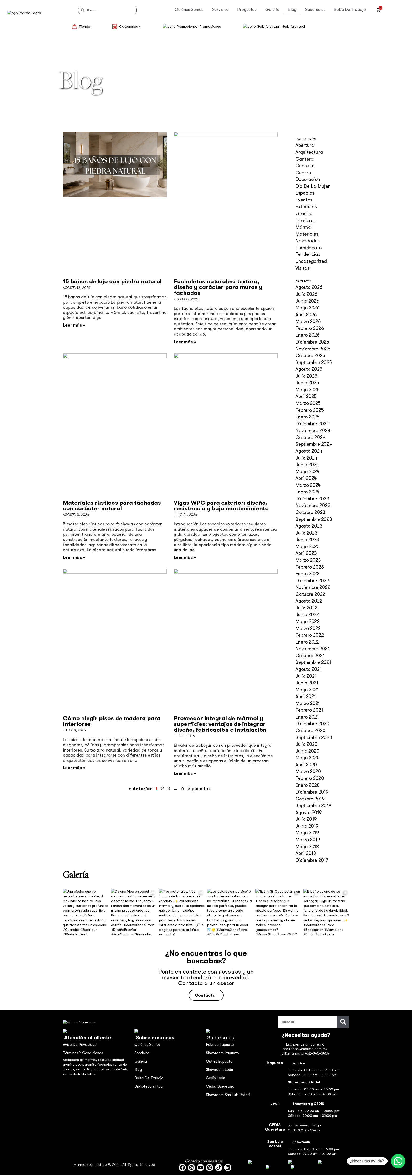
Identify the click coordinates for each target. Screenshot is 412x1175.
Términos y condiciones (83, 1053)
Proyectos (247, 9)
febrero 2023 (309, 567)
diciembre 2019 (312, 792)
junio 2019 (307, 826)
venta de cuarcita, (91, 1069)
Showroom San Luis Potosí (228, 1095)
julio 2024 (306, 458)
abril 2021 (305, 696)
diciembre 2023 (312, 499)
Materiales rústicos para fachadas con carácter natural (112, 505)
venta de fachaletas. (79, 1074)
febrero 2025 (309, 410)
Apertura (304, 145)
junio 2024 (307, 464)
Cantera (304, 159)
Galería (272, 9)
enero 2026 (307, 335)
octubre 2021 (309, 655)
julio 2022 (306, 608)
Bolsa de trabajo (350, 9)
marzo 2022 (308, 628)
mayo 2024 (307, 471)
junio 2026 (307, 301)
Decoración (307, 179)
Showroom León (219, 1070)
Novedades (307, 240)
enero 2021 (307, 717)
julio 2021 (306, 676)
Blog (292, 9)
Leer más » (74, 325)
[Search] (343, 1022)
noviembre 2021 (312, 648)
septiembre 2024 (313, 444)
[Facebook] (182, 1167)
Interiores (305, 220)
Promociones (210, 26)
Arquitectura (309, 152)
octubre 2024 (310, 437)
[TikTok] (218, 1167)
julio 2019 (306, 819)
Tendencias (307, 254)
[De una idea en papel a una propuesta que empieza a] (134, 912)
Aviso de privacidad (80, 1045)
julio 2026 (306, 294)
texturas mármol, (111, 1060)
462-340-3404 (317, 1053)
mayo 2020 (307, 758)
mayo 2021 (307, 690)
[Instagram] (191, 1167)
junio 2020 (307, 751)
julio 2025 (306, 376)
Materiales (306, 234)
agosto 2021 (308, 669)
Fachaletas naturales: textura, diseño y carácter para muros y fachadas (218, 287)
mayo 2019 (307, 833)
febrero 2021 (309, 710)
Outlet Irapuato (219, 1061)
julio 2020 (306, 744)
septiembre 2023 (313, 519)
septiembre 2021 (313, 662)
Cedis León (215, 1078)
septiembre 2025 (313, 362)
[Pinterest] (209, 1167)
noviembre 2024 (312, 430)
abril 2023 (306, 553)
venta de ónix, (117, 1069)
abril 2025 (306, 396)
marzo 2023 (308, 560)
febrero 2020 (309, 778)
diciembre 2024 (312, 424)
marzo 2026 (308, 321)
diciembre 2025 (312, 342)
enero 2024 (307, 492)
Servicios (220, 9)
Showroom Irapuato (222, 1053)
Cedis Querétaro (220, 1086)
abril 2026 (306, 315)
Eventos (303, 200)
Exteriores (306, 206)
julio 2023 (306, 533)
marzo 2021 (307, 703)
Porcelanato (308, 247)
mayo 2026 (307, 308)
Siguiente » (200, 788)
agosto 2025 (308, 369)
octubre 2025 (310, 355)
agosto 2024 (308, 451)
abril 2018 (305, 853)
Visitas (302, 268)
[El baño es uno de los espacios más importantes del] (326, 912)
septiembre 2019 (313, 805)
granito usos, (74, 1064)
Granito (303, 213)
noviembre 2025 (312, 349)
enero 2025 (307, 417)
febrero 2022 (309, 635)
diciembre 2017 (311, 860)
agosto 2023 (309, 526)
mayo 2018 (307, 846)
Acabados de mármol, (80, 1060)
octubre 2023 (310, 512)
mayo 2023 (307, 546)
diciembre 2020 (312, 723)
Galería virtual (293, 26)
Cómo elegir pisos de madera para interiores (111, 721)
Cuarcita (305, 166)
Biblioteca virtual (148, 1086)
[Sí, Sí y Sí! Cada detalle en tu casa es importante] (278, 912)
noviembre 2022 (312, 587)
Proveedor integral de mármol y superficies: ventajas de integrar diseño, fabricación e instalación (220, 724)
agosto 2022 (308, 601)
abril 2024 (306, 478)
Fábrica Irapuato (220, 1045)
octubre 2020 (310, 730)
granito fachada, (99, 1064)
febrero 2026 (309, 328)
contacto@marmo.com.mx (305, 1049)
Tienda (84, 26)
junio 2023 (307, 539)
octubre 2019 (310, 799)
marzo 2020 (308, 771)
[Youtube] (200, 1167)
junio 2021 (306, 683)
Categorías (129, 26)
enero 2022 (307, 642)
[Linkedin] (227, 1167)
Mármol (303, 227)
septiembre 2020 (313, 737)
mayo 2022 (307, 621)
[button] (398, 1161)
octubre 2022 (310, 594)
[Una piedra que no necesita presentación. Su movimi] (86, 912)
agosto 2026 (309, 287)
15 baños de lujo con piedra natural (112, 281)
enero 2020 (307, 785)
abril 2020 (306, 764)
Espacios (304, 193)
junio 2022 (307, 614)
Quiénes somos (189, 9)
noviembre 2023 (312, 505)
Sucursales (315, 9)
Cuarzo (303, 172)
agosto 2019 (308, 812)
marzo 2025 (308, 403)
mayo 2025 (307, 389)
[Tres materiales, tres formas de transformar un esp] (182, 912)
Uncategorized (311, 261)
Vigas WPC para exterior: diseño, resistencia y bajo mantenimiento (221, 505)
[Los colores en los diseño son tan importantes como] (230, 912)
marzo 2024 (308, 485)
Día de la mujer (312, 186)
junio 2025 (307, 383)
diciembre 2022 (312, 580)
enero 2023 (307, 574)
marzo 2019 (307, 839)
